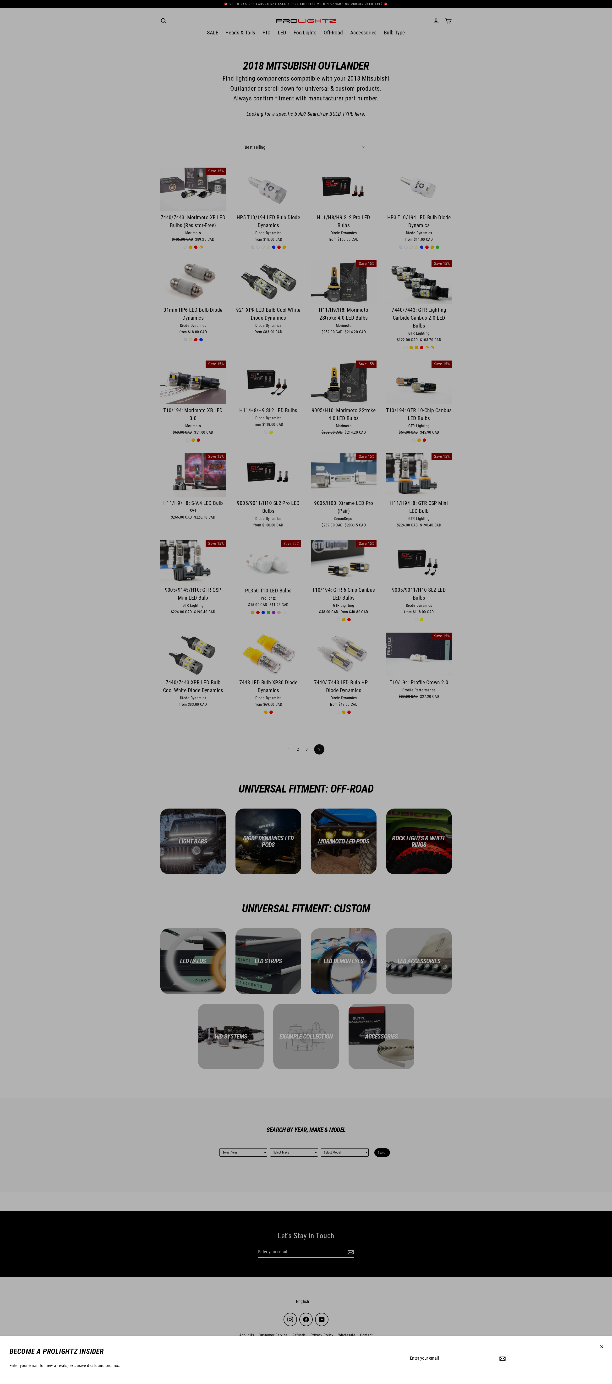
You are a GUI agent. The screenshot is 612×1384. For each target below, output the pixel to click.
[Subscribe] (502, 1358)
